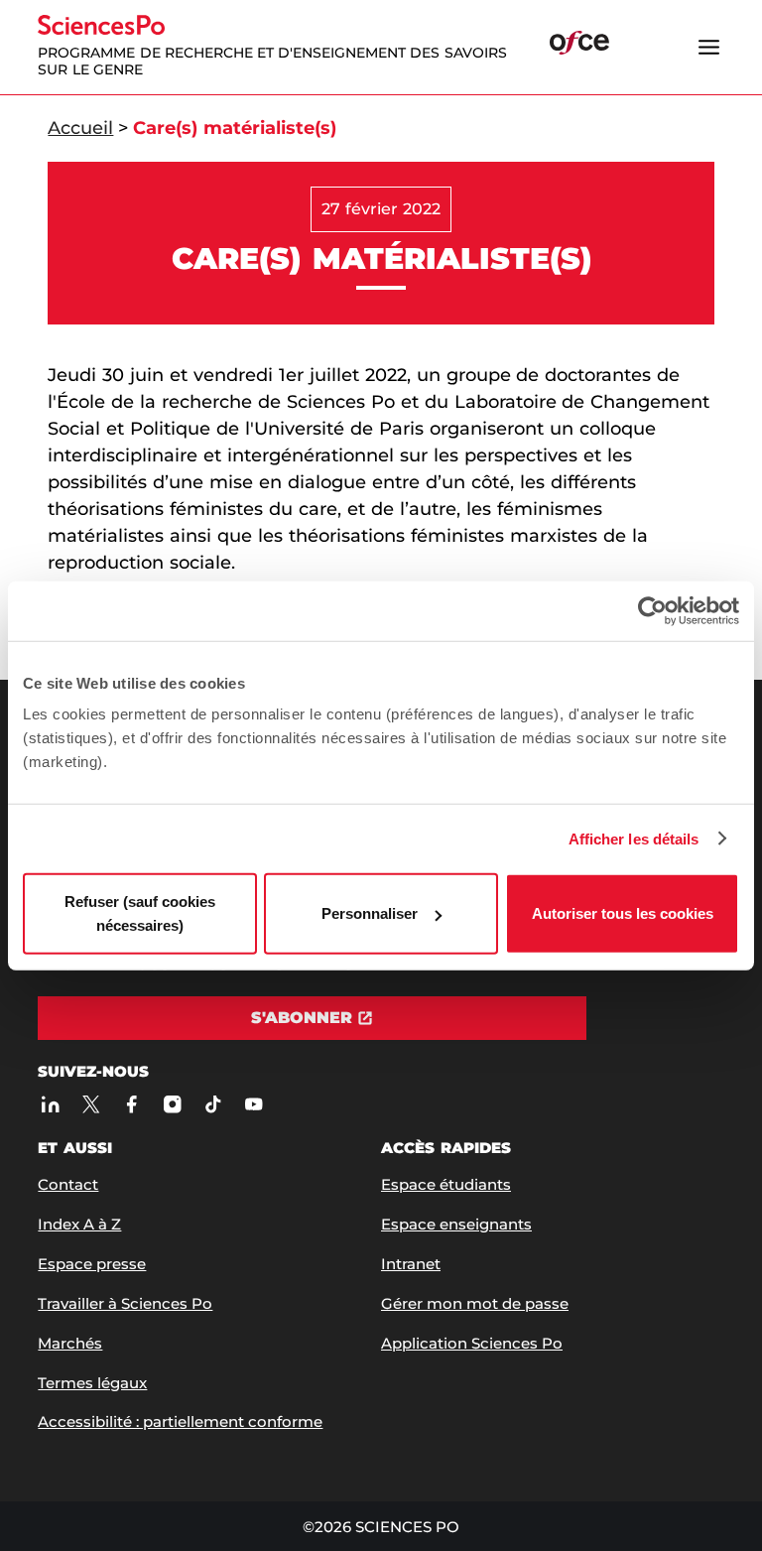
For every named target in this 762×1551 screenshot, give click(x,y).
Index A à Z (79, 1224)
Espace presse (92, 1263)
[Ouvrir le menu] (709, 47)
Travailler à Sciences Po (125, 1303)
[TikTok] (212, 1104)
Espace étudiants (446, 1184)
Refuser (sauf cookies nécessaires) (139, 913)
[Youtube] (253, 1104)
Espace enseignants (456, 1224)
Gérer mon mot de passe (475, 1303)
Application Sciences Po (472, 1343)
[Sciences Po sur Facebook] (131, 1104)
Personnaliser (369, 913)
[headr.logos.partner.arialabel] (579, 45)
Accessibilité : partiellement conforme (180, 1421)
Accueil (80, 128)
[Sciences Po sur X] (90, 1104)
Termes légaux (92, 1382)
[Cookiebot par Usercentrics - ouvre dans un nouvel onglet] (652, 610)
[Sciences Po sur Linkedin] (50, 1104)
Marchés (70, 1343)
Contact (68, 1184)
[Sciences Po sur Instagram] (172, 1104)
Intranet (411, 1263)
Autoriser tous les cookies (622, 913)
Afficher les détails (634, 838)
